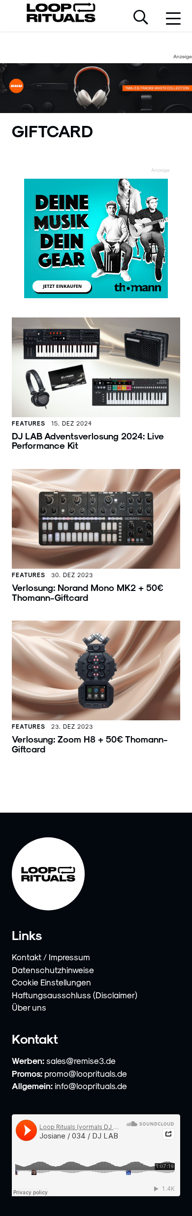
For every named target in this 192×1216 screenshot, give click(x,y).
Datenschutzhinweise (53, 970)
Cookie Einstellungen (51, 982)
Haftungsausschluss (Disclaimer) (74, 995)
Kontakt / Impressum (51, 957)
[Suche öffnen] (141, 18)
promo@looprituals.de (85, 1073)
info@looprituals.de (91, 1086)
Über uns (29, 1007)
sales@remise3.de (81, 1060)
